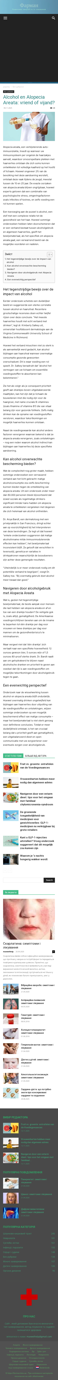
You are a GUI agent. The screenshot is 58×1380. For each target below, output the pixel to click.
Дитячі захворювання (40, 1348)
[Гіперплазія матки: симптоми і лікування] (11, 1048)
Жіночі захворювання (33, 1345)
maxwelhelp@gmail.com (39, 1336)
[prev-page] (5, 871)
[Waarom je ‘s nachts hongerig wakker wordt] (11, 859)
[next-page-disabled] (10, 871)
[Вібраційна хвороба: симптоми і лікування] (11, 989)
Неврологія (44, 1354)
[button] (5, 18)
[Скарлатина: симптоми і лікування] (29, 919)
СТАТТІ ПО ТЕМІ (13, 756)
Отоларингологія (37, 1358)
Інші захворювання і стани (21, 1367)
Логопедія (31, 1354)
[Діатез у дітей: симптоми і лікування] (11, 1063)
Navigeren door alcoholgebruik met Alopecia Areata (29, 274)
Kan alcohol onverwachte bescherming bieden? (26, 267)
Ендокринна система (19, 1351)
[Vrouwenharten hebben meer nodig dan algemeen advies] (11, 782)
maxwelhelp (8, 951)
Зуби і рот (41, 1351)
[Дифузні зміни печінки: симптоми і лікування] (11, 1213)
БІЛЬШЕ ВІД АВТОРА (35, 756)
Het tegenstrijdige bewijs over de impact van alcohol (29, 261)
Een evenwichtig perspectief (21, 279)
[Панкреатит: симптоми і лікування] (11, 1183)
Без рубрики (18, 86)
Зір (33, 1351)
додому (6, 86)
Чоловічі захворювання (16, 1348)
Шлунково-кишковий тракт (21, 1364)
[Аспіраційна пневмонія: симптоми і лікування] (11, 1004)
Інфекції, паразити (15, 1354)
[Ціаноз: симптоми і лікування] (11, 1198)
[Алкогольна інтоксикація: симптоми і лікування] (11, 1078)
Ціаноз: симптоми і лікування (36, 1194)
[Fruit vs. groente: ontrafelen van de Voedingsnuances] (11, 767)
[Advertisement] (29, 53)
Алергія (16, 1345)
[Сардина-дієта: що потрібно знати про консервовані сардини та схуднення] (11, 1093)
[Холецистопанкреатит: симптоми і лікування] (11, 1033)
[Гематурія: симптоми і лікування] (11, 1018)
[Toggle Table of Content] (48, 254)
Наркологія (42, 1364)
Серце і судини (19, 1361)
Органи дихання (18, 1358)
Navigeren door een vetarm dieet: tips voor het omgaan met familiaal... (37, 1157)
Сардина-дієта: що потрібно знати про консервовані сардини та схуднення (36, 1092)
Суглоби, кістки (36, 1361)
